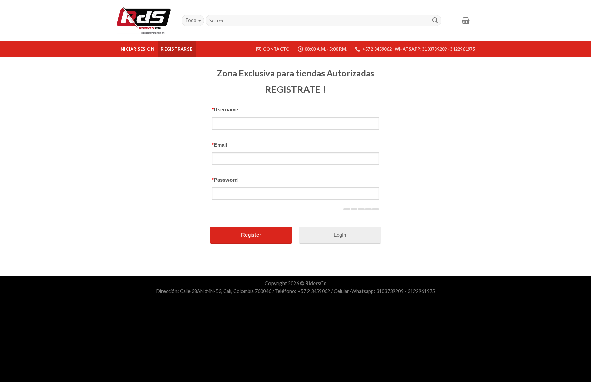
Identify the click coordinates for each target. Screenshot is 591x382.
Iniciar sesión (137, 49)
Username (225, 110)
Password (225, 180)
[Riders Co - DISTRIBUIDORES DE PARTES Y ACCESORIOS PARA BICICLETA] (143, 21)
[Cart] (466, 20)
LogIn (340, 235)
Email (219, 145)
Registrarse (176, 49)
